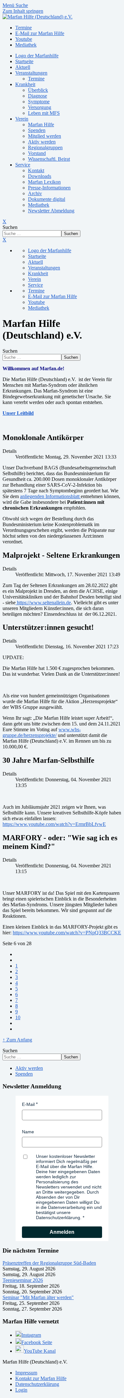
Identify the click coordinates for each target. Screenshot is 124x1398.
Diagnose (37, 96)
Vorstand (37, 153)
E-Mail (28, 1104)
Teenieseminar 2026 (23, 1280)
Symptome (39, 101)
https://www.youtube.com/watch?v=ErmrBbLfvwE (54, 824)
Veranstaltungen (31, 73)
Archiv (35, 193)
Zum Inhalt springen (23, 11)
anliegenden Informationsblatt (50, 496)
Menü (9, 5)
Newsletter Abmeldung (51, 210)
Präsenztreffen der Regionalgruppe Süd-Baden (49, 1263)
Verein (21, 118)
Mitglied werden (44, 136)
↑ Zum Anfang (17, 1039)
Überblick (38, 90)
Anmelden (62, 1232)
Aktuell (22, 67)
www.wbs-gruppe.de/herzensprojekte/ (42, 732)
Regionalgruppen (45, 147)
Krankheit (25, 84)
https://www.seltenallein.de (43, 602)
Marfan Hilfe (41, 124)
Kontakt (36, 170)
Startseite (24, 61)
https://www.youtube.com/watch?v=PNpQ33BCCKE (67, 932)
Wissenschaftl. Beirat (49, 159)
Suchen (10, 227)
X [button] (4, 239)
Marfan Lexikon (44, 182)
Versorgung (39, 107)
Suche (22, 5)
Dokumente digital (46, 199)
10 (17, 1017)
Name (28, 1131)
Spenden (36, 130)
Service (22, 164)
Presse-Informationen (49, 187)
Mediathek (38, 205)
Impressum (26, 1372)
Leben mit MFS (44, 113)
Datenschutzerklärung (37, 1384)
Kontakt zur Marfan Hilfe (40, 1378)
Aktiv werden (42, 141)
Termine (36, 78)
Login (21, 1390)
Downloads (39, 176)
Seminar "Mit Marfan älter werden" (38, 1297)
